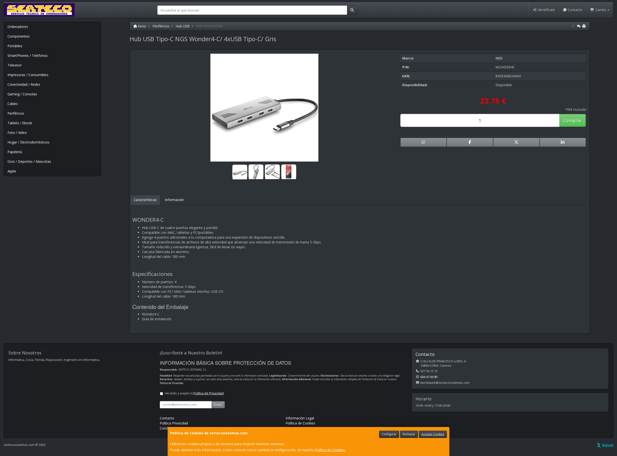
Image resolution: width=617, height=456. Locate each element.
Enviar (218, 405)
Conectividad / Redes (23, 84)
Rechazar (409, 434)
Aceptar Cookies (433, 434)
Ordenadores (17, 26)
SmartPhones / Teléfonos (27, 55)
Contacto (574, 9)
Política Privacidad (174, 423)
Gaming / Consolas (22, 94)
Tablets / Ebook (19, 123)
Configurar (389, 434)
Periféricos (15, 113)
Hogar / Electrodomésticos (28, 142)
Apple (11, 171)
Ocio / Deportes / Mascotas (29, 161)
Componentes (18, 36)
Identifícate (546, 9)
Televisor (14, 65)
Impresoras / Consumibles (27, 74)
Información (174, 199)
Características (145, 199)
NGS (499, 58)
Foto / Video (17, 132)
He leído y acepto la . (194, 393)
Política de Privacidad (171, 383)
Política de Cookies (330, 450)
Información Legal (300, 418)
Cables (12, 103)
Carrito (600, 9)
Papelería (14, 152)
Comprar (572, 120)
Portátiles (14, 46)
